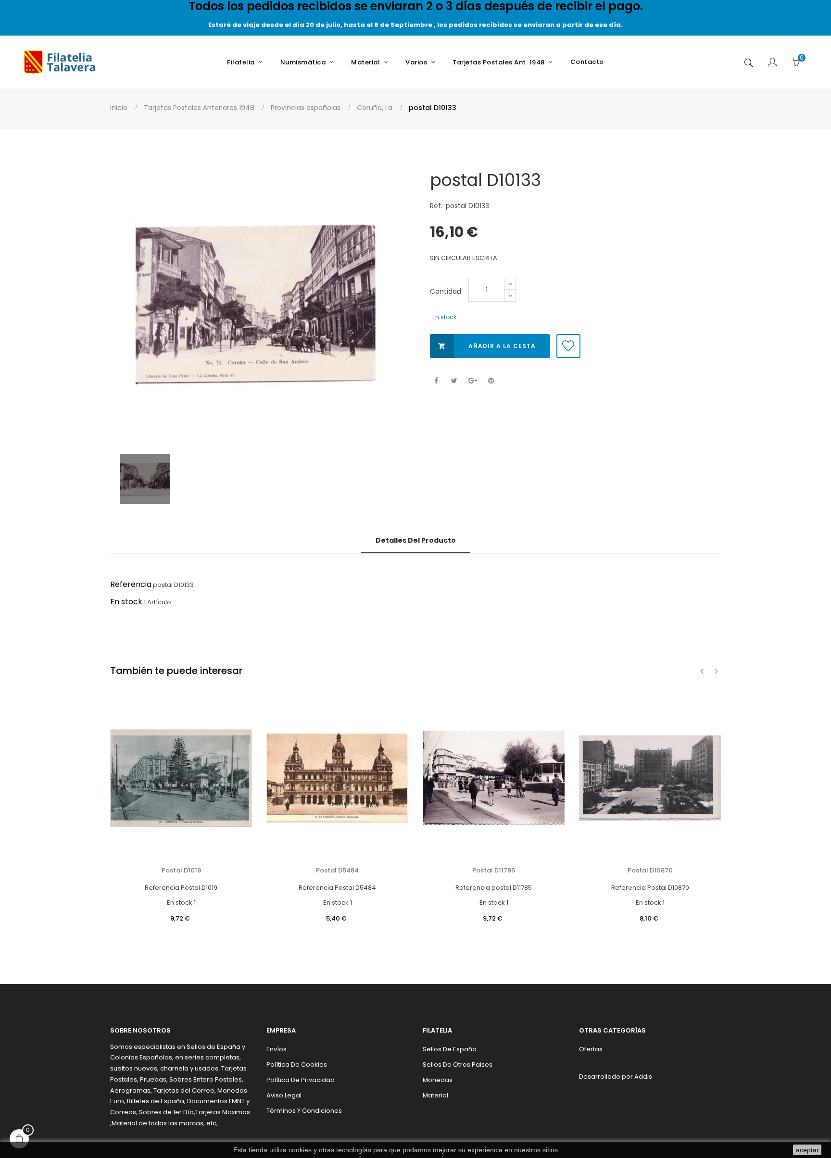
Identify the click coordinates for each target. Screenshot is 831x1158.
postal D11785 (493, 870)
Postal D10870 (650, 870)
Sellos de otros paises (457, 1064)
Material (435, 1095)
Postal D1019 (181, 870)
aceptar (807, 1150)
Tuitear (454, 381)
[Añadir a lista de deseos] (568, 346)
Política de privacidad (300, 1079)
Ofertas (591, 1049)
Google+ (472, 381)
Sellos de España (450, 1049)
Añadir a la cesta (487, 346)
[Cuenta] (772, 63)
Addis (643, 1076)
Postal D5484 (337, 870)
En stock (126, 601)
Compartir (436, 381)
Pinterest (491, 381)
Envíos (276, 1049)
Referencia (130, 584)
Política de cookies (296, 1064)
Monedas (438, 1079)
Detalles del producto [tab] (416, 540)
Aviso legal (284, 1095)
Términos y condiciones (304, 1110)
